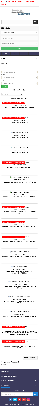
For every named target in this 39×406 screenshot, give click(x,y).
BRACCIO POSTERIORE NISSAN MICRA (19, 167)
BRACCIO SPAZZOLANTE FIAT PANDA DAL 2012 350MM (19, 347)
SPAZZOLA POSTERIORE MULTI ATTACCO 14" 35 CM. (19, 227)
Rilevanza (12, 94)
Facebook (4, 364)
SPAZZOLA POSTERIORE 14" (19, 152)
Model (3, 75)
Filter (19, 49)
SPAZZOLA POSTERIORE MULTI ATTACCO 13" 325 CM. (20, 212)
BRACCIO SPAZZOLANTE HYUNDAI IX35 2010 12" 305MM (19, 302)
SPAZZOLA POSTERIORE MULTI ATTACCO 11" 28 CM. (19, 182)
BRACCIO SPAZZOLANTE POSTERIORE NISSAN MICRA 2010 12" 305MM (19, 272)
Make (3, 69)
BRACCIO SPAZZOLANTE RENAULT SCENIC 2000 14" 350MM (19, 287)
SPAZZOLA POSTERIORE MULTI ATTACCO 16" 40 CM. (19, 257)
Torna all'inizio (30, 358)
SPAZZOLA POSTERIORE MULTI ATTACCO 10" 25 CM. (19, 316)
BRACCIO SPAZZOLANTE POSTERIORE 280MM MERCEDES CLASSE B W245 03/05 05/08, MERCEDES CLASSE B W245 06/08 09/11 (19, 332)
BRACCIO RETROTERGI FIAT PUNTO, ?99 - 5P (19, 107)
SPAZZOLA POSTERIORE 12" (19, 137)
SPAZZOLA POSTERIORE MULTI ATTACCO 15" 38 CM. (19, 242)
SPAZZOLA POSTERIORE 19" (19, 122)
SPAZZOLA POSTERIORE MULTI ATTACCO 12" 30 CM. (19, 197)
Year (2, 80)
